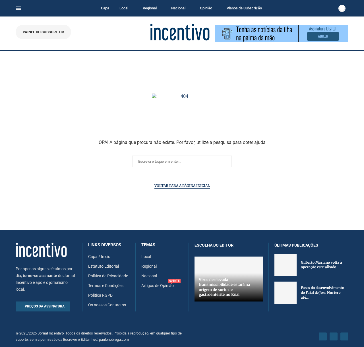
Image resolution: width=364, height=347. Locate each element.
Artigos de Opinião (157, 286)
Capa (105, 8)
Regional (150, 8)
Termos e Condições (105, 286)
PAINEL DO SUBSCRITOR (43, 32)
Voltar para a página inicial (182, 185)
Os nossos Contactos (107, 305)
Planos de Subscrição (244, 8)
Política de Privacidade (108, 276)
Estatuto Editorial (103, 266)
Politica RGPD (100, 295)
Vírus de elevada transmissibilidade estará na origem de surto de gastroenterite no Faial (224, 287)
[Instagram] (334, 336)
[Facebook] (323, 336)
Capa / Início (99, 257)
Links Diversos (104, 245)
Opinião (206, 8)
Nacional (178, 8)
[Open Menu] (18, 8)
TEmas (148, 245)
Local (123, 8)
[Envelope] (344, 336)
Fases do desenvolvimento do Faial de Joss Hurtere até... (322, 293)
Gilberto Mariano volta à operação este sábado (321, 264)
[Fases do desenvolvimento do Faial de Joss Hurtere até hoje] (285, 293)
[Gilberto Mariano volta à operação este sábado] (285, 265)
